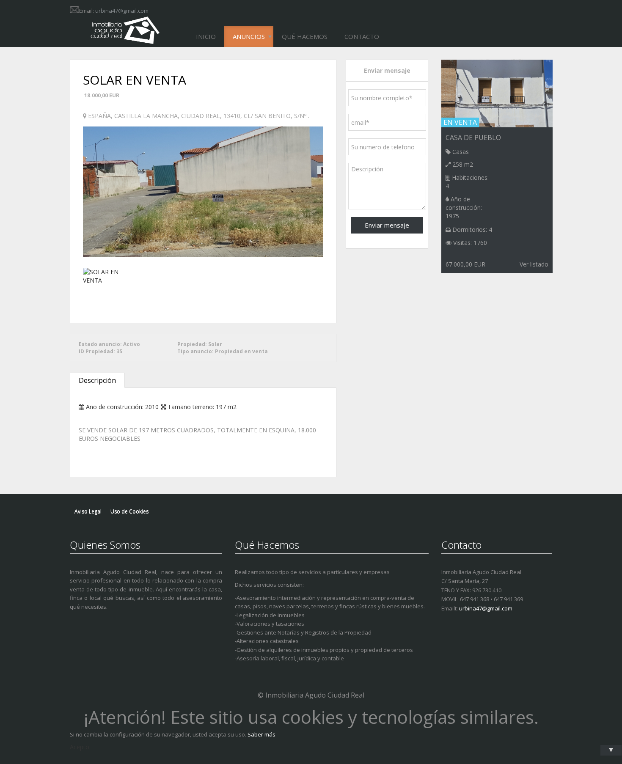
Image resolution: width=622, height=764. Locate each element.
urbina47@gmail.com (122, 10)
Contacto (361, 36)
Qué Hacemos (305, 36)
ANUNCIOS (249, 36)
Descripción (97, 380)
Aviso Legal (88, 511)
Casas (460, 152)
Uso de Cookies (129, 511)
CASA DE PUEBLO (473, 137)
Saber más (261, 734)
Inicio (206, 36)
